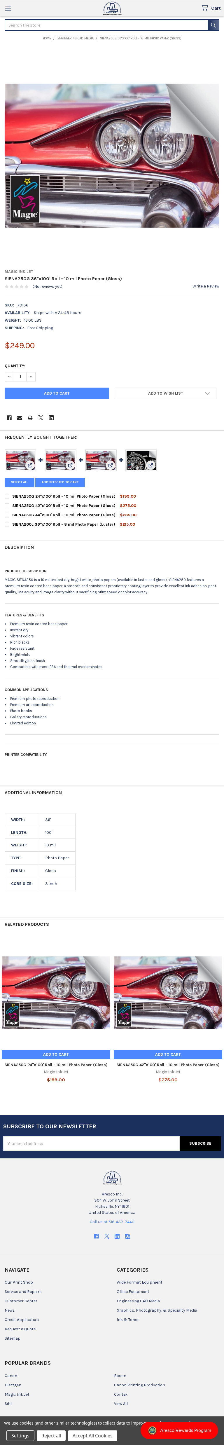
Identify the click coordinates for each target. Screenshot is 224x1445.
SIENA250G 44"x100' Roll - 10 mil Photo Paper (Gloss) (64, 515)
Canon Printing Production (139, 1385)
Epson (120, 1375)
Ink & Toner (128, 1319)
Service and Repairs (23, 1291)
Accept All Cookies (93, 1435)
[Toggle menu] (8, 8)
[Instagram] (127, 1236)
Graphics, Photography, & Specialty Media (157, 1310)
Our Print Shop (19, 1282)
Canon (11, 1375)
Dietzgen (13, 1385)
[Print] (30, 417)
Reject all (51, 1435)
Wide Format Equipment (139, 1282)
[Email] (19, 417)
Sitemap (12, 1338)
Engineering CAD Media (138, 1300)
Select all (19, 482)
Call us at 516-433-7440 (112, 1221)
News (10, 1310)
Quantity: (15, 365)
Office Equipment (133, 1291)
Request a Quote (20, 1329)
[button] (165, 393)
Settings (20, 1435)
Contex (120, 1394)
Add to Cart (56, 1054)
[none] (112, 155)
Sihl (8, 1403)
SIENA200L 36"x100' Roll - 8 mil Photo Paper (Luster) (63, 524)
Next (218, 1017)
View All (121, 1403)
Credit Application (22, 1319)
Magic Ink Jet (17, 1394)
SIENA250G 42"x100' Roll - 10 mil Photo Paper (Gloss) (64, 505)
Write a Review (205, 286)
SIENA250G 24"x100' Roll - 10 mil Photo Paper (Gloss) (64, 496)
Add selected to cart (60, 482)
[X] (40, 417)
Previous (6, 1017)
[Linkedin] (51, 417)
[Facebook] (9, 417)
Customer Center (21, 1300)
